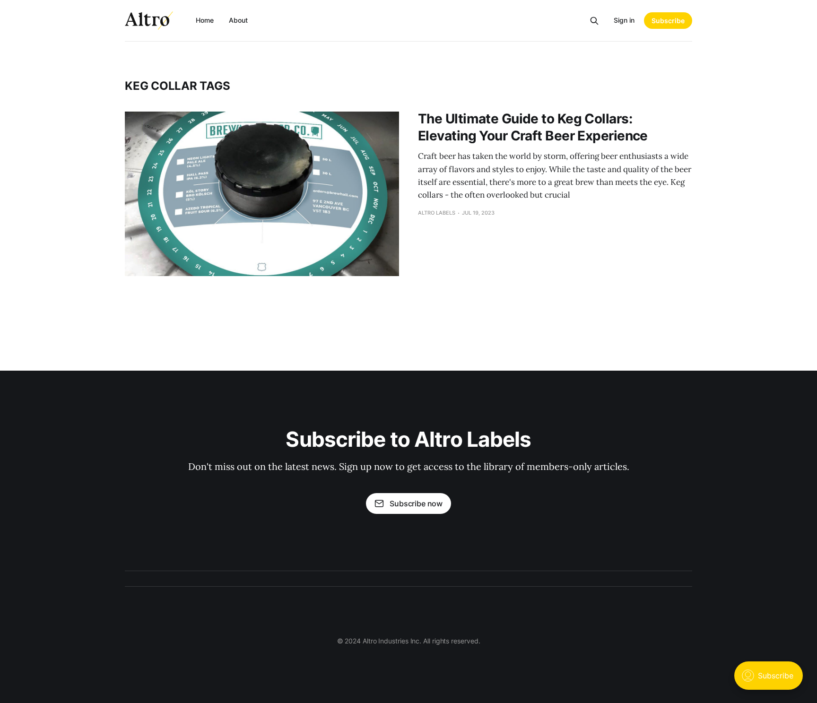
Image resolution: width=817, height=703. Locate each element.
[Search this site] (594, 21)
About (238, 20)
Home (205, 20)
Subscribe (668, 21)
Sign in (624, 20)
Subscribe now (416, 503)
